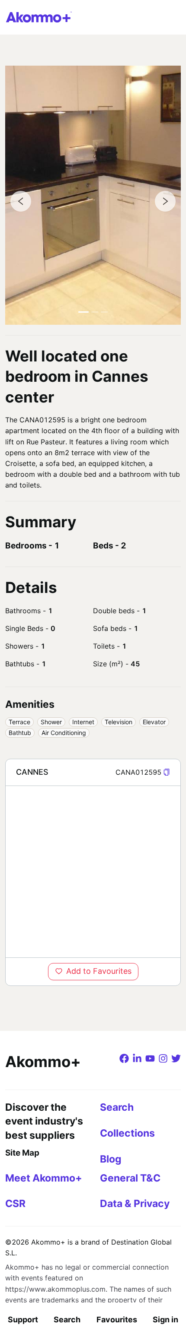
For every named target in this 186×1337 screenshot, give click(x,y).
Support (23, 1319)
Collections (127, 1133)
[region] (93, 871)
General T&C (130, 1178)
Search (67, 1319)
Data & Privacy (135, 1204)
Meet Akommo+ (43, 1178)
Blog (111, 1159)
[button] (166, 772)
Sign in (165, 1319)
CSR (15, 1204)
